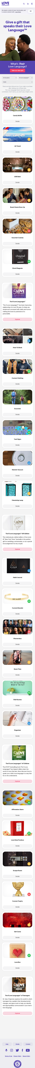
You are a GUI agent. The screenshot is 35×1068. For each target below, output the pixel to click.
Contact (28, 1044)
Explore (17, 319)
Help (7, 1044)
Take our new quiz (17, 70)
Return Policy (26, 1056)
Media (17, 1044)
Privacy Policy (17, 1056)
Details (18, 121)
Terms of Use (8, 1056)
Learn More (18, 12)
